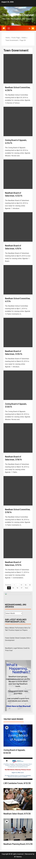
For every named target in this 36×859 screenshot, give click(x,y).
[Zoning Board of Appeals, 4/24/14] (18, 121)
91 (21, 585)
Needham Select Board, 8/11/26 (17, 813)
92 (25, 585)
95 (13, 588)
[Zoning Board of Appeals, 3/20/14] (18, 385)
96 (17, 588)
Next (26, 588)
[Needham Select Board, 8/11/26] (18, 799)
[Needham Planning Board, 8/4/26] (18, 829)
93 (30, 585)
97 (21, 588)
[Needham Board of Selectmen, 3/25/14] (18, 332)
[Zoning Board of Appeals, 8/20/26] (18, 735)
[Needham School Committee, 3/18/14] (18, 491)
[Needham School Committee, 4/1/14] (18, 279)
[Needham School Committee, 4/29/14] (18, 68)
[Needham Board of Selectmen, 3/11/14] (18, 543)
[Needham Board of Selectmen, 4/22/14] (18, 174)
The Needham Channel (18, 15)
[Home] (4, 28)
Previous (8, 585)
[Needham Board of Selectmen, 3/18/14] (18, 438)
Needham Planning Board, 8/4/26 (18, 844)
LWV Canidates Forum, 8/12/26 (17, 783)
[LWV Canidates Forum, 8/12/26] (18, 769)
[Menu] (8, 28)
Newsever (28, 854)
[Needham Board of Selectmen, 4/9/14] (18, 227)
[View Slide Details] (18, 596)
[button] (8, 28)
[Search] (29, 28)
